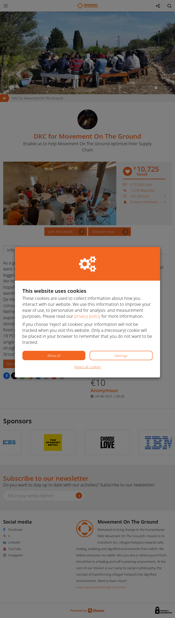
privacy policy (87, 316)
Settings (121, 355)
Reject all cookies (87, 367)
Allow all (53, 355)
